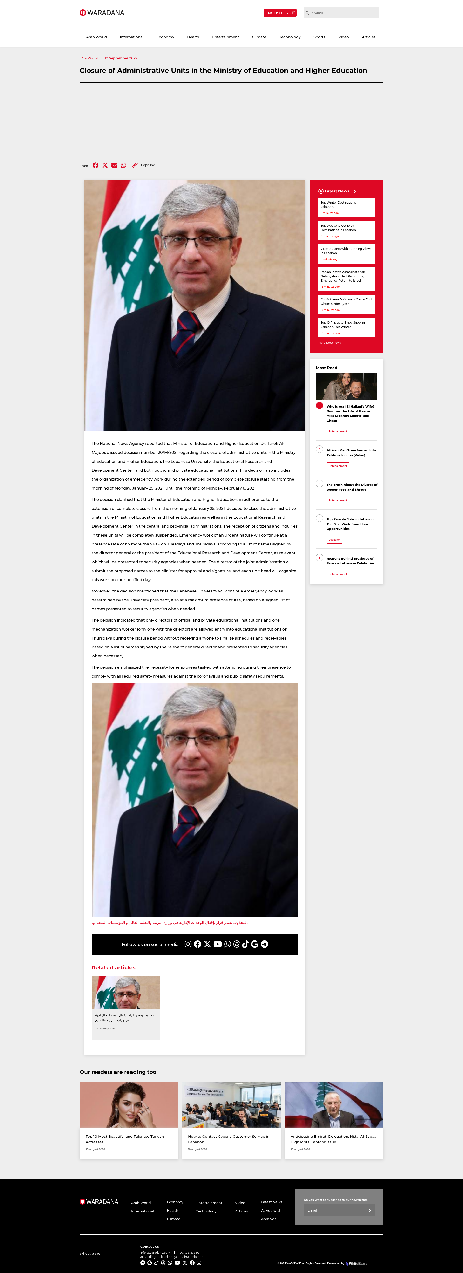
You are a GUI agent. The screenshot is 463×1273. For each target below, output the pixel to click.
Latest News (271, 1202)
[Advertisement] (231, 122)
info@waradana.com (155, 1252)
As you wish (271, 1210)
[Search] (307, 13)
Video (343, 36)
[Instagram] (188, 944)
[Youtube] (217, 944)
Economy (165, 36)
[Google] (255, 944)
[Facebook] (96, 165)
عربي (291, 12)
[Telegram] (264, 944)
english (274, 12)
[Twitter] (105, 165)
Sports (319, 36)
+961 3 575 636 (188, 1252)
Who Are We (90, 1253)
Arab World (96, 36)
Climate (259, 36)
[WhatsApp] (227, 944)
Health (193, 36)
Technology (289, 36)
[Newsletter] (369, 1210)
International (131, 36)
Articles (369, 36)
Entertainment (225, 36)
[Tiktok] (245, 944)
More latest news (329, 342)
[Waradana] (102, 12)
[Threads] (236, 944)
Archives (268, 1219)
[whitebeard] (355, 1263)
